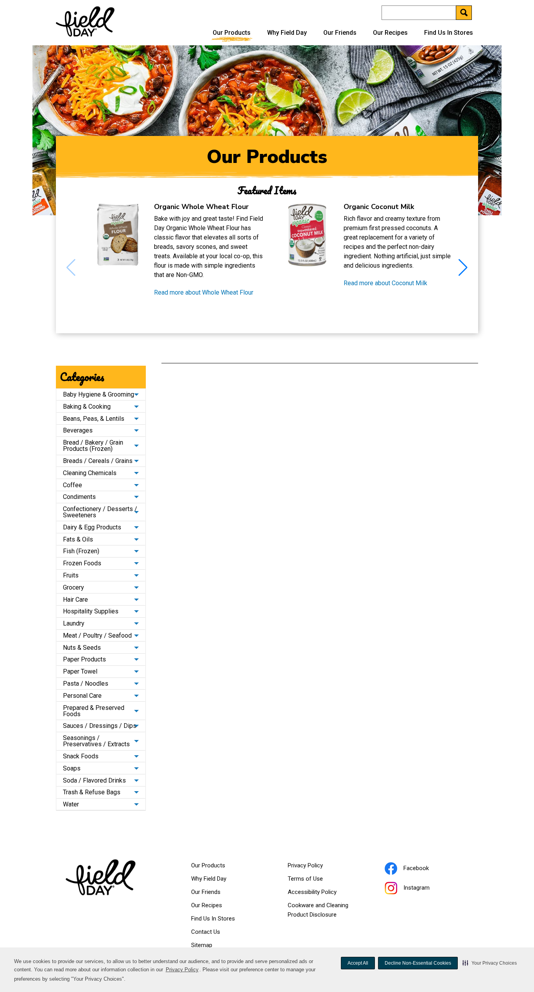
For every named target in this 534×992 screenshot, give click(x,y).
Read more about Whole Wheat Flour (203, 293)
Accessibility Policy (322, 893)
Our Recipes (390, 32)
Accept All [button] (358, 963)
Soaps (72, 768)
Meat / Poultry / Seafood (97, 635)
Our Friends (340, 32)
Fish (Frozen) (81, 551)
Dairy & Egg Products (92, 527)
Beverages (78, 430)
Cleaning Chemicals (89, 473)
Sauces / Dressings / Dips (99, 725)
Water (71, 804)
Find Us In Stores (448, 32)
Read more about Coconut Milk (385, 283)
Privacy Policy (182, 969)
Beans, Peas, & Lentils (93, 418)
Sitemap (201, 945)
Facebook (425, 869)
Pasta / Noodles (85, 683)
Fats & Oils (78, 539)
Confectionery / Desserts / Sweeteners (100, 512)
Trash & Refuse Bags (91, 792)
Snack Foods (81, 756)
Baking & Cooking (87, 406)
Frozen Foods (82, 563)
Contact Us (205, 931)
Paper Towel (80, 671)
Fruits (71, 575)
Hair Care (75, 599)
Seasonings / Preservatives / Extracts (96, 741)
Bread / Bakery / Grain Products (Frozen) (93, 445)
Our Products (232, 32)
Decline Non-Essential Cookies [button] (418, 963)
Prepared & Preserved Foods (93, 711)
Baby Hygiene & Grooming (98, 394)
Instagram (426, 889)
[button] (489, 963)
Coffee (72, 485)
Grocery (73, 587)
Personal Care (82, 695)
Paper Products (84, 659)
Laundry (73, 623)
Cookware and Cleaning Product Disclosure (322, 911)
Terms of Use (315, 880)
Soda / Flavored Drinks (94, 780)
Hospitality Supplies (90, 611)
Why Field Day (287, 32)
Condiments (79, 496)
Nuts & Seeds (82, 647)
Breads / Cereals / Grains (98, 461)
